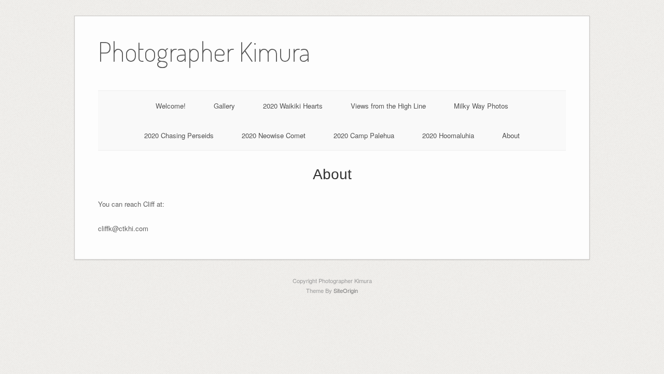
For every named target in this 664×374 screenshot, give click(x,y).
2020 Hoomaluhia (448, 135)
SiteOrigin (346, 290)
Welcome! (171, 106)
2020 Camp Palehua (364, 135)
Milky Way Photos (481, 106)
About (511, 135)
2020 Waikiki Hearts (293, 106)
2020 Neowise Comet (274, 135)
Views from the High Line (388, 106)
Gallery (224, 106)
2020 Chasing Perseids (179, 135)
